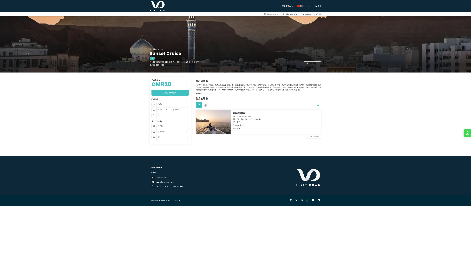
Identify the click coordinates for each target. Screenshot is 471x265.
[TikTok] (307, 200)
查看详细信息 (313, 136)
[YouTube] (313, 200)
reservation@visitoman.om (166, 182)
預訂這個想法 (170, 92)
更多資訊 (199, 93)
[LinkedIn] (318, 200)
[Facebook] (291, 200)
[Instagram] (302, 200)
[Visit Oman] (307, 177)
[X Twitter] (296, 200)
